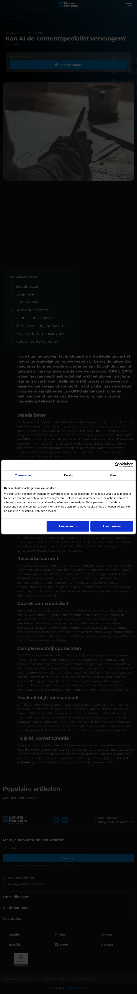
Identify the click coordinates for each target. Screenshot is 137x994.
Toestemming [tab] (23, 475)
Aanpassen (66, 526)
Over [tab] (113, 475)
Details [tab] (68, 475)
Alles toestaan (112, 526)
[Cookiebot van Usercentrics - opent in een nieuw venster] (117, 465)
